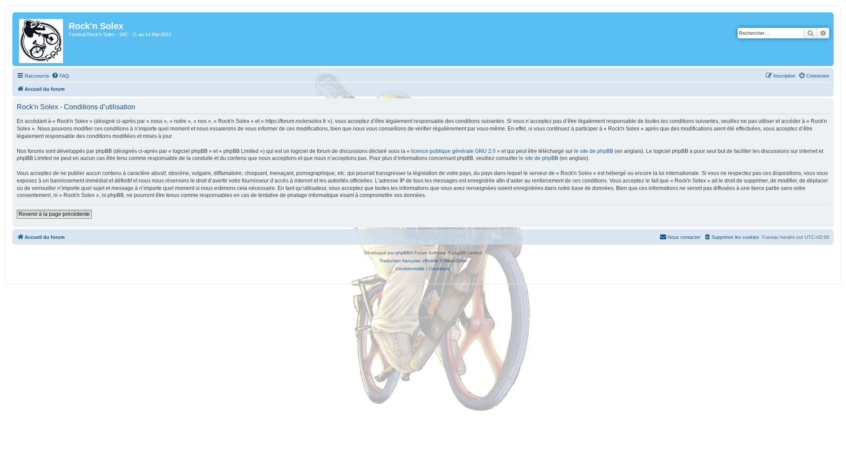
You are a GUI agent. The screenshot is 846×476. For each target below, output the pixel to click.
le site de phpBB (593, 151)
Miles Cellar (455, 260)
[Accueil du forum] (42, 39)
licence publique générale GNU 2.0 (453, 151)
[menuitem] (60, 76)
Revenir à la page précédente (54, 214)
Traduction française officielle (408, 260)
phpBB (403, 252)
